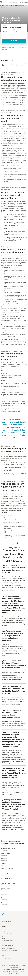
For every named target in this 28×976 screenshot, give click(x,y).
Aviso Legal (7, 969)
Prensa (3, 938)
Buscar (14, 40)
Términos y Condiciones (17, 969)
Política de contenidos (14, 971)
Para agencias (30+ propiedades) (9, 950)
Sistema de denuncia (14, 973)
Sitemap (22, 971)
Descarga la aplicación (7, 958)
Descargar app (13, 2)
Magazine (4, 926)
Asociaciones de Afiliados (7, 940)
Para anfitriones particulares (8, 948)
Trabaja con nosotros (6, 921)
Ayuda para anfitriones (7, 936)
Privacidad (5, 971)
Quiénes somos (5, 923)
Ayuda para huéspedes (7, 933)
